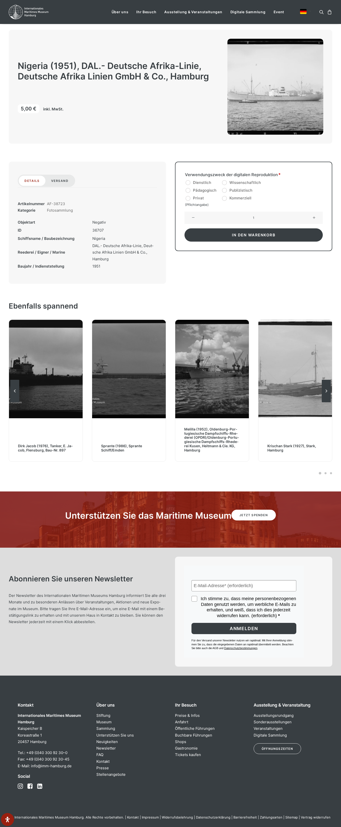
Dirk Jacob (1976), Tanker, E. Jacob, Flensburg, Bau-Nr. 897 (45, 448)
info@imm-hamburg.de (51, 766)
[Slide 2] (325, 473)
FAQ (99, 754)
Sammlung (105, 728)
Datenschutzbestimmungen (240, 648)
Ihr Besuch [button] (146, 12)
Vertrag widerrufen (316, 817)
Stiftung (103, 715)
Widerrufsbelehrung (177, 817)
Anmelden (244, 628)
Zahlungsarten (271, 817)
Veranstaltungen (268, 728)
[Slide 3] (330, 473)
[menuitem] (120, 12)
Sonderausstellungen (273, 722)
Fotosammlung (60, 210)
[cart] (329, 12)
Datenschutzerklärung (213, 817)
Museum (104, 722)
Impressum (150, 817)
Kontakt (103, 761)
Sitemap (291, 817)
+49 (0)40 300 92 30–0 (46, 752)
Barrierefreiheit (245, 817)
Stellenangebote (111, 774)
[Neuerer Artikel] (326, 402)
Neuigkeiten (107, 741)
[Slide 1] (320, 473)
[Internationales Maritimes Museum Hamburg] (38, 11)
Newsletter (106, 748)
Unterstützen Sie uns (115, 735)
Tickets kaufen (188, 754)
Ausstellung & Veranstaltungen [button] (193, 12)
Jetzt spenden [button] (253, 515)
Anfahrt (181, 722)
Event (279, 12)
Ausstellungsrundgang (274, 715)
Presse (102, 768)
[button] (303, 11)
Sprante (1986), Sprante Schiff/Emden (121, 448)
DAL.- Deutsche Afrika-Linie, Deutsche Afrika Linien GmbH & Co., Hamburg (122, 252)
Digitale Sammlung (248, 12)
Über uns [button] (120, 12)
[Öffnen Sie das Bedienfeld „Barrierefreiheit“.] (7, 819)
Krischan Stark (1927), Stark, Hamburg (291, 448)
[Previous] (15, 402)
